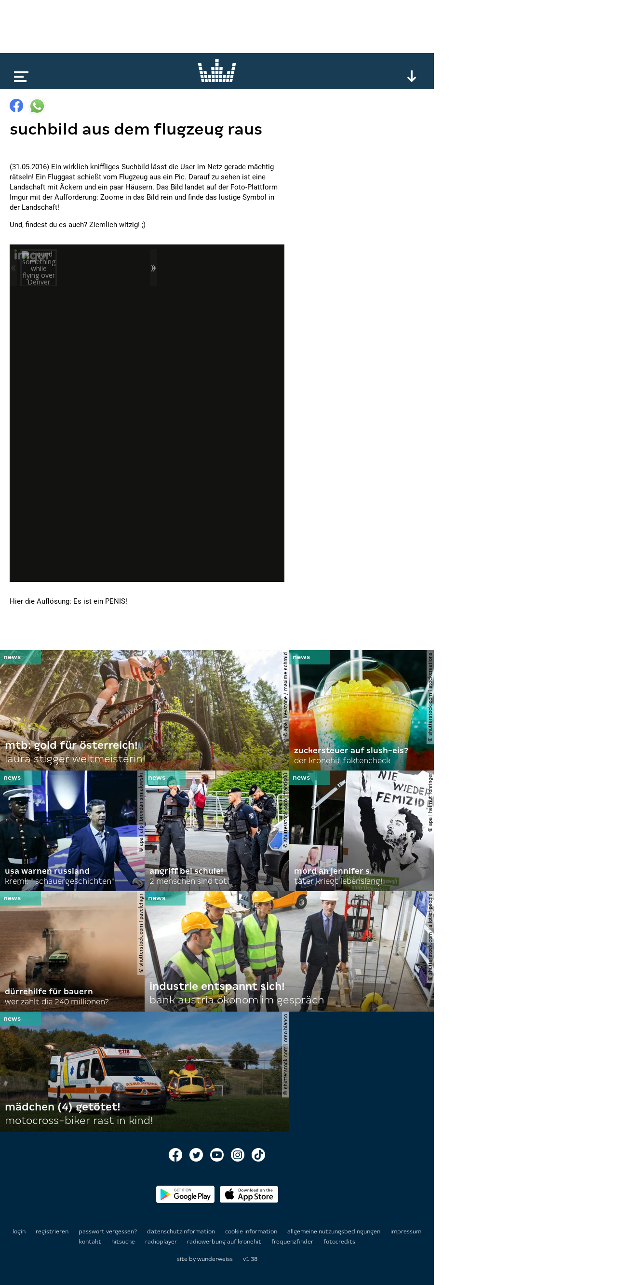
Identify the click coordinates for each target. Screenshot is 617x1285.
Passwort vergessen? (108, 1231)
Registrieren (52, 1231)
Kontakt (91, 1241)
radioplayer (161, 1241)
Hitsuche (123, 1241)
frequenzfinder (293, 1241)
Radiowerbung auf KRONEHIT (225, 1241)
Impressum (405, 1231)
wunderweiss (215, 1259)
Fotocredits (339, 1241)
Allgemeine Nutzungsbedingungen (334, 1231)
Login (19, 1231)
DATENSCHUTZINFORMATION (181, 1231)
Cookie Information (252, 1231)
